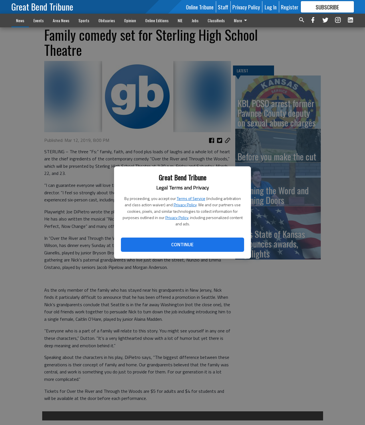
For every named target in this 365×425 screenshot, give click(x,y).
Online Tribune (200, 7)
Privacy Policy (185, 205)
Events (38, 20)
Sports (83, 20)
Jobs (195, 20)
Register (289, 7)
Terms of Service (191, 198)
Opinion (130, 20)
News (20, 20)
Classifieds (216, 20)
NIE (180, 20)
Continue (182, 244)
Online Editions (157, 20)
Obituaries (106, 20)
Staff (223, 7)
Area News (61, 20)
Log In (271, 7)
